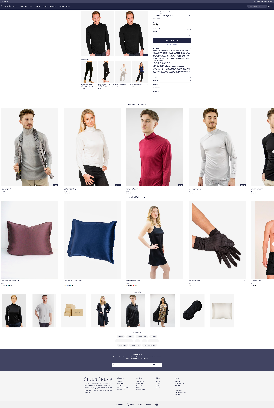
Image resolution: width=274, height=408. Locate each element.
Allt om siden (139, 383)
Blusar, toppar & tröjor (149, 345)
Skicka (153, 364)
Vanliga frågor (120, 383)
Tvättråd (138, 387)
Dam (144, 341)
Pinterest (158, 387)
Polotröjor (120, 336)
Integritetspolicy (121, 389)
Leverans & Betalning (122, 387)
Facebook (158, 381)
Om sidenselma (140, 381)
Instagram (158, 383)
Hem (154, 11)
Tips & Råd (139, 385)
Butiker (258, 1)
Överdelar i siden (135, 345)
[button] (172, 35)
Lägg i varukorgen (172, 40)
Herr (137, 341)
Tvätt (253, 1)
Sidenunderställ (167, 11)
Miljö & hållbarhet (140, 389)
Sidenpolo (153, 336)
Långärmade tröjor (141, 336)
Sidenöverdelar (122, 345)
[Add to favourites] (96, 84)
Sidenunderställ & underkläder (124, 341)
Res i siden (159, 11)
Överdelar (175, 11)
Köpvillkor (119, 385)
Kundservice (264, 1)
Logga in (270, 1)
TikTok (157, 385)
